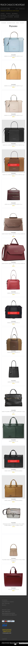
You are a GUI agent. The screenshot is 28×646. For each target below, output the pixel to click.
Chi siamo (4, 600)
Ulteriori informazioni (14, 643)
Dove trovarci (6, 603)
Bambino (15, 13)
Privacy (4, 605)
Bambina (3, 15)
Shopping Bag (22, 8)
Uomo (3, 13)
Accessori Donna (7, 17)
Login (16, 8)
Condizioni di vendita (8, 601)
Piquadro (22, 22)
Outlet (3, 18)
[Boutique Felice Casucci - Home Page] (13, 5)
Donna (8, 13)
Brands (16, 17)
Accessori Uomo (13, 15)
